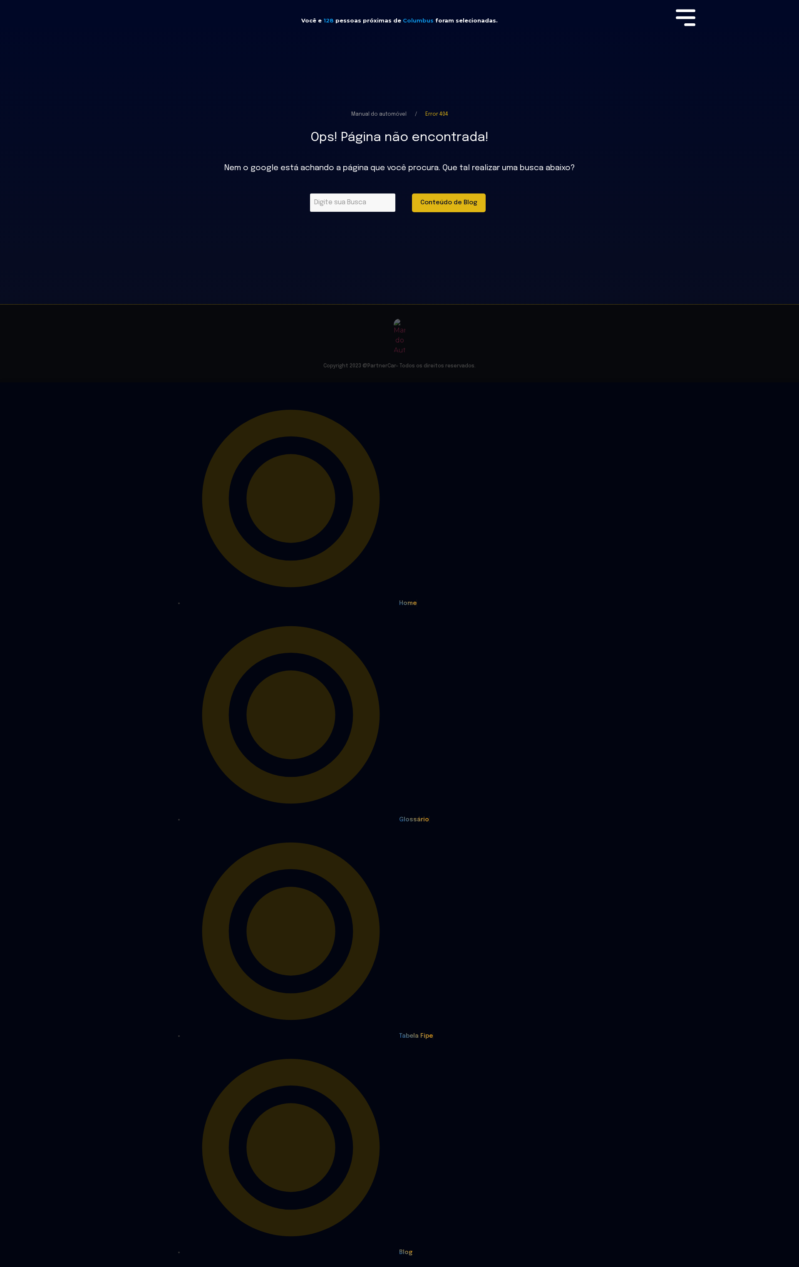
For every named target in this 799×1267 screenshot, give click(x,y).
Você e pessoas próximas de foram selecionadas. (399, 20)
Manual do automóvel (379, 114)
